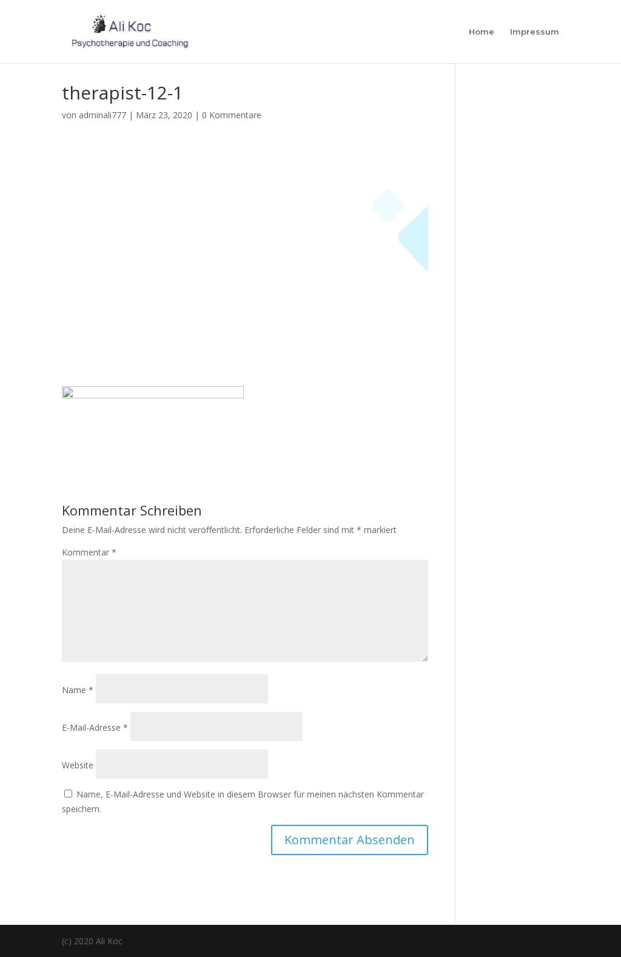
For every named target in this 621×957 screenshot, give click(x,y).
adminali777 (102, 115)
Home (481, 31)
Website (77, 765)
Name (77, 690)
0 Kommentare (231, 115)
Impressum (534, 31)
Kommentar (89, 552)
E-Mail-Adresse (95, 727)
